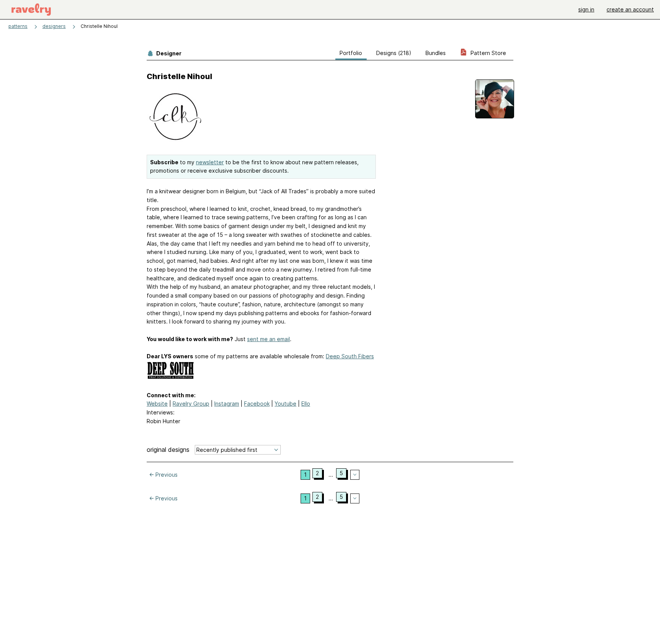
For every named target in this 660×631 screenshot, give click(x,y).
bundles (435, 53)
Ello (305, 403)
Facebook (257, 403)
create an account (630, 9)
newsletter (210, 162)
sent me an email (268, 339)
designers (54, 26)
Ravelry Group (191, 403)
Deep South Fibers (350, 356)
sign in (586, 9)
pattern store (487, 53)
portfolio (351, 53)
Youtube (285, 403)
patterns (18, 26)
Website (157, 403)
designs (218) (393, 53)
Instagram (226, 403)
